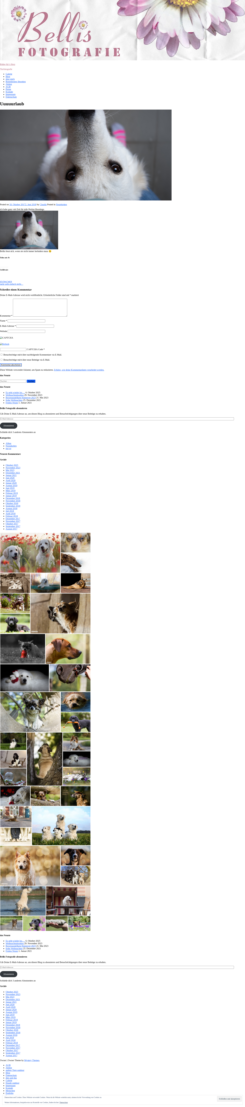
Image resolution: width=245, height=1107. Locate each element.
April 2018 (10, 513)
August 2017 (11, 529)
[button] (30, 552)
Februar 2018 (12, 516)
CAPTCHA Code (35, 349)
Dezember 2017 (13, 518)
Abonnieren (8, 425)
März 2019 (10, 490)
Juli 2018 (10, 511)
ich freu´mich (6, 281)
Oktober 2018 (12, 503)
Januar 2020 (11, 483)
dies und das (11, 1078)
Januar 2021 (11, 475)
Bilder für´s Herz (7, 64)
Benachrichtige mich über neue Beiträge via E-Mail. (26, 360)
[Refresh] (4, 344)
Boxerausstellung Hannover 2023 (21, 397)
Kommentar (6, 316)
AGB (8, 87)
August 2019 (11, 485)
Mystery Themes (31, 1060)
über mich (10, 79)
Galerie (9, 74)
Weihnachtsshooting (15, 395)
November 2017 (13, 521)
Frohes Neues (12, 403)
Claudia (43, 204)
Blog (8, 76)
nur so (8, 448)
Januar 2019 (11, 496)
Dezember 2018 (13, 498)
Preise (8, 89)
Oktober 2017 (12, 524)
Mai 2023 (10, 470)
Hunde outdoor (12, 1083)
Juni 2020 (10, 478)
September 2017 (13, 526)
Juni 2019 (10, 488)
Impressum (10, 94)
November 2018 (13, 501)
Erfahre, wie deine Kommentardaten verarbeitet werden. (79, 370)
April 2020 (10, 480)
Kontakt (9, 92)
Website (3, 331)
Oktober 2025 (12, 465)
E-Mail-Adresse (8, 326)
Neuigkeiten (61, 204)
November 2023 (13, 468)
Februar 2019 (12, 493)
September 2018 (13, 506)
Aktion (9, 84)
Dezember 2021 (13, 473)
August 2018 (11, 508)
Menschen (10, 1090)
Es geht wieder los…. (15, 392)
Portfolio (9, 1093)
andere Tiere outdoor (15, 1070)
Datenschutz (11, 97)
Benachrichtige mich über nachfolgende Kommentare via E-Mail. (32, 355)
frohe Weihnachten (14, 400)
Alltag (8, 443)
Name (3, 321)
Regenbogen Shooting (16, 81)
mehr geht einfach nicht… (11, 284)
